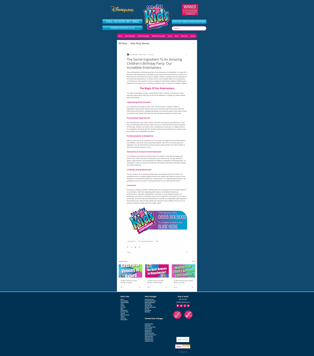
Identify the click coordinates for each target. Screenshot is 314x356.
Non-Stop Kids (131, 241)
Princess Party (148, 328)
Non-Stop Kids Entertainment (145, 241)
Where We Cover (125, 315)
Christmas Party (149, 336)
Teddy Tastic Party (149, 333)
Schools (123, 305)
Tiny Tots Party (148, 305)
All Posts (123, 43)
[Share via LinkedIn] (135, 247)
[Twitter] (181, 305)
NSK (157, 241)
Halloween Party (149, 338)
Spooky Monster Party (150, 334)
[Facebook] (177, 305)
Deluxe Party (148, 304)
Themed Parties (125, 302)
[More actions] (186, 54)
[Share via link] (139, 247)
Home (122, 299)
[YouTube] (188, 305)
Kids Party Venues (140, 43)
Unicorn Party (148, 330)
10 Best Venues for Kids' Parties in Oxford (129, 282)
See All (193, 261)
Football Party (148, 331)
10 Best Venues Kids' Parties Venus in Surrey (183, 282)
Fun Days (147, 308)
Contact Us (123, 318)
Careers (122, 316)
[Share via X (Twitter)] (131, 247)
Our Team (123, 307)
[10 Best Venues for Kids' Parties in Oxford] (130, 271)
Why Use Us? (124, 310)
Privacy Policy (124, 319)
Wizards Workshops (150, 302)
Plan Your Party (124, 311)
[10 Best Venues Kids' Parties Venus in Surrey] (183, 271)
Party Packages (124, 301)
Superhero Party (149, 324)
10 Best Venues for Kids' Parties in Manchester (155, 282)
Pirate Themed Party (150, 327)
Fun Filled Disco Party (150, 301)
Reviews (123, 313)
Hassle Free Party (149, 299)
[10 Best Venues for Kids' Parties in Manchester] (157, 271)
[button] (158, 36)
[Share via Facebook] (127, 247)
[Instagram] (184, 305)
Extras (122, 304)
